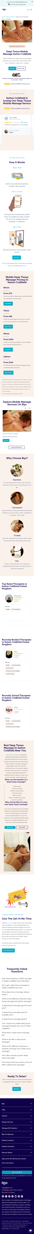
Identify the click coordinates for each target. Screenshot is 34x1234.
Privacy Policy (12, 1178)
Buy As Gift (21, 68)
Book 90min (8, 349)
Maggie (11, 134)
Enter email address (8, 1163)
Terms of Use (19, 1227)
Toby (16, 707)
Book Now (12, 68)
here (25, 266)
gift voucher (9, 923)
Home (3, 17)
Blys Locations (10, 17)
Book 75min (8, 326)
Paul (15, 651)
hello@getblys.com (7, 1188)
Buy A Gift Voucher (8, 950)
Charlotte (17, 596)
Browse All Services (17, 447)
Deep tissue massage (12, 755)
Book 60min (8, 303)
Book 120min (8, 372)
